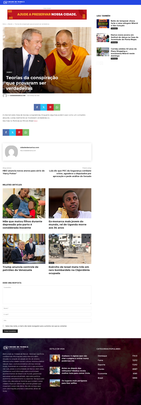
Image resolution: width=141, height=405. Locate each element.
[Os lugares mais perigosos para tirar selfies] (55, 383)
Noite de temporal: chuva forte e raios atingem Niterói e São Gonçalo (124, 23)
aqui (35, 121)
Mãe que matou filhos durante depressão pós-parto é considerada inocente (22, 224)
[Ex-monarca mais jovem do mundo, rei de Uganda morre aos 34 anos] (70, 203)
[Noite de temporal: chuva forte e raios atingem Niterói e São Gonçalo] (103, 23)
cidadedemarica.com (29, 147)
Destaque (114, 28)
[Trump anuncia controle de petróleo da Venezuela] (24, 249)
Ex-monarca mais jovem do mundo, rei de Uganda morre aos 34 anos (67, 224)
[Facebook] (37, 107)
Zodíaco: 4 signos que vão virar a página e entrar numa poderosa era (75, 358)
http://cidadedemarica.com (28, 150)
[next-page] (101, 63)
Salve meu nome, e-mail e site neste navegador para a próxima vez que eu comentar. (36, 326)
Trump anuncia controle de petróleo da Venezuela (20, 268)
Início (4, 24)
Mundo (10, 24)
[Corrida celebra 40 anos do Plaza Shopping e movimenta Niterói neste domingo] (103, 51)
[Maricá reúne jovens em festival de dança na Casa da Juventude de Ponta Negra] (103, 37)
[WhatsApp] (57, 107)
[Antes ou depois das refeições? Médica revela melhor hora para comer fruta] (55, 370)
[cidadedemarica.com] (11, 151)
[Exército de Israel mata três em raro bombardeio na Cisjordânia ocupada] (70, 249)
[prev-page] (98, 63)
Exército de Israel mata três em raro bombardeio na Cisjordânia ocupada (69, 270)
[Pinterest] (50, 107)
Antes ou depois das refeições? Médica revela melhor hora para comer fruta (76, 370)
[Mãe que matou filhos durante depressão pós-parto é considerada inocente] (24, 203)
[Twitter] (43, 107)
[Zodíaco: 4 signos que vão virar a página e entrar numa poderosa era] (55, 358)
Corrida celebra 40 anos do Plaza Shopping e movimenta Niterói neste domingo (124, 52)
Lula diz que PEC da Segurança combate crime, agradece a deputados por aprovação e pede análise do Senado (70, 174)
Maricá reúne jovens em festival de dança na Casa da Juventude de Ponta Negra (124, 37)
